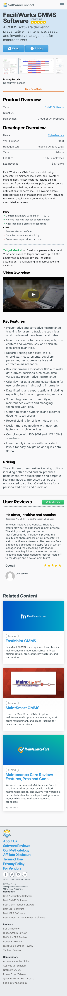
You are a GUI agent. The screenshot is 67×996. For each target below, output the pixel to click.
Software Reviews (16, 846)
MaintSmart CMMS (23, 708)
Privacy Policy (13, 864)
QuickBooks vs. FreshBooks (18, 978)
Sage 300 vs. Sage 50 (15, 982)
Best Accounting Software (17, 895)
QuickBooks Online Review (18, 945)
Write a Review (53, 502)
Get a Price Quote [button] (33, 89)
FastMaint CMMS (21, 641)
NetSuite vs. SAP (12, 969)
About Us (10, 841)
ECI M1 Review (11, 928)
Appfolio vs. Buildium (14, 965)
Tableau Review (12, 950)
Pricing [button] (39, 48)
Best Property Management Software (24, 917)
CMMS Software (54, 107)
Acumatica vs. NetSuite (16, 961)
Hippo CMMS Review (15, 932)
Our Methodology (16, 850)
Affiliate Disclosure (17, 855)
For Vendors (12, 868)
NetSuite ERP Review (15, 937)
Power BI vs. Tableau (14, 974)
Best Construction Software (18, 904)
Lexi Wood (13, 807)
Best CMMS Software (15, 900)
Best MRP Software (14, 913)
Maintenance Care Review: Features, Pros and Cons (29, 776)
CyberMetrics (56, 135)
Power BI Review (12, 941)
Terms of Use (13, 859)
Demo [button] (15, 48)
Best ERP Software (13, 908)
